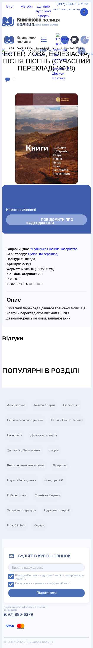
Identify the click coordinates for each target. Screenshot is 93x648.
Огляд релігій (54, 480)
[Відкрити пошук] (75, 40)
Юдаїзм (39, 525)
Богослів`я (14, 435)
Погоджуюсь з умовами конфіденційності (42, 583)
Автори (27, 6)
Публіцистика (16, 495)
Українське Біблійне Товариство (53, 249)
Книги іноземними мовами (26, 465)
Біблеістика (71, 405)
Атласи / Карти (44, 405)
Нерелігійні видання (21, 480)
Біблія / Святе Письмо (66, 420)
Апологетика (16, 405)
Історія (53, 450)
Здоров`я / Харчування (23, 450)
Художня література (21, 510)
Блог (10, 6)
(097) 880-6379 (18, 614)
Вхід (76, 9)
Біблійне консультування (25, 420)
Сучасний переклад (43, 254)
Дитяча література (43, 435)
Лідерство (60, 465)
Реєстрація (62, 9)
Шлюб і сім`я (16, 525)
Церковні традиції (56, 510)
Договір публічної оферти (43, 11)
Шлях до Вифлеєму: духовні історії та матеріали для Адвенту (49, 577)
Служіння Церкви (47, 495)
